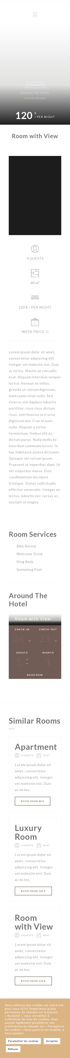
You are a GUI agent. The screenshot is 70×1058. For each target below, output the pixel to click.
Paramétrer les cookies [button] (23, 1041)
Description (35, 82)
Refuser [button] (13, 1049)
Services (35, 87)
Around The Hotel (35, 92)
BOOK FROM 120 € (33, 981)
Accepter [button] (52, 1041)
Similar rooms (35, 98)
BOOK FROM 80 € (32, 801)
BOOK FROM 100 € (33, 891)
